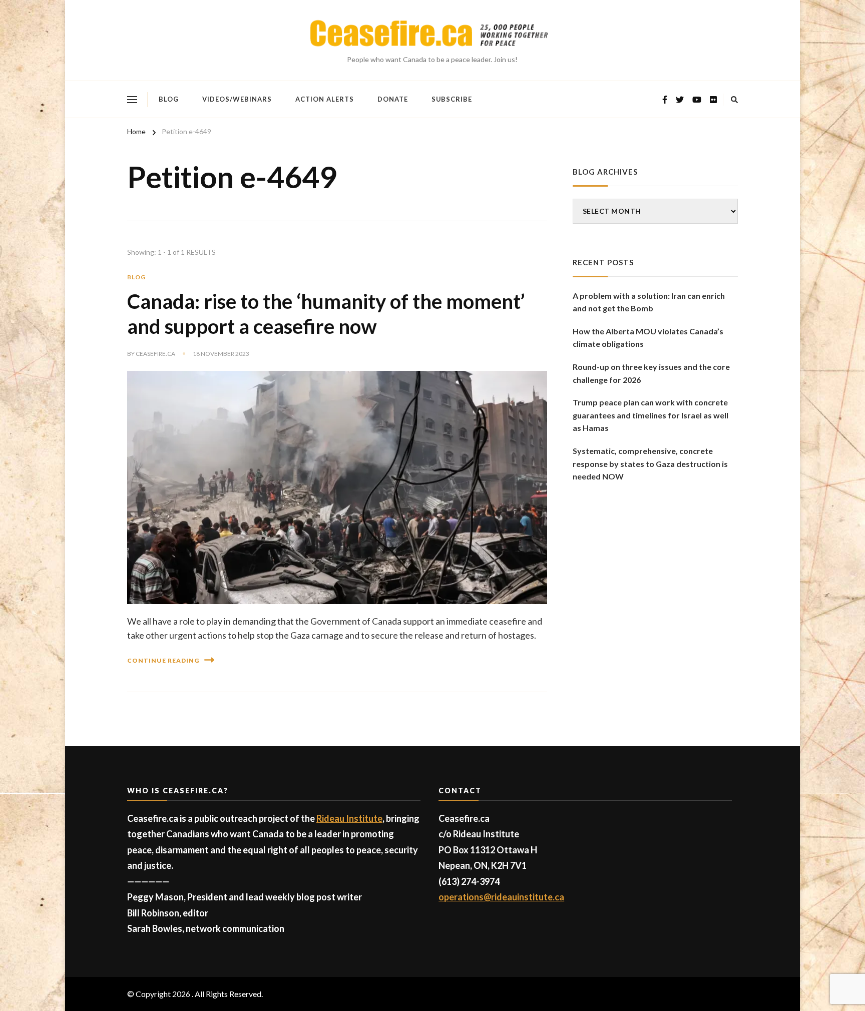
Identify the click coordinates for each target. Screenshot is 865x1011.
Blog (169, 99)
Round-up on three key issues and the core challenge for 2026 (651, 373)
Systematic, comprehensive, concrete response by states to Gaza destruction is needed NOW (650, 463)
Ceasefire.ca (155, 353)
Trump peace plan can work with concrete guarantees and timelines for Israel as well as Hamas (650, 414)
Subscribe (451, 99)
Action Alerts (324, 99)
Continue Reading (163, 660)
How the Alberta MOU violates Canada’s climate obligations (648, 337)
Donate (392, 99)
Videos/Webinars (237, 99)
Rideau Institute (349, 818)
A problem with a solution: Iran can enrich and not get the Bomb (649, 302)
